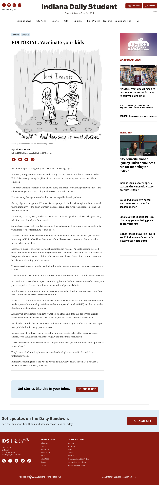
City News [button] (41, 21)
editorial (25, 35)
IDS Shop (71, 443)
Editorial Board (22, 149)
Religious (71, 456)
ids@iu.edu (5, 450)
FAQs (43, 456)
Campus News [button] (24, 21)
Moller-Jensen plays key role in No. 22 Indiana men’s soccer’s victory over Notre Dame (137, 237)
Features (107, 21)
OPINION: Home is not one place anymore (138, 116)
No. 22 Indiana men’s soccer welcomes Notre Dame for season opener (135, 203)
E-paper (154, 11)
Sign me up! (142, 421)
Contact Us (45, 449)
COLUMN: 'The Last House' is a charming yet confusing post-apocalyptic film (137, 220)
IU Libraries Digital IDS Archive (78, 459)
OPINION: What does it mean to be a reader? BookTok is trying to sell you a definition (137, 93)
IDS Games (72, 446)
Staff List (44, 446)
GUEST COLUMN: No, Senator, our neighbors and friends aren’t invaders (136, 106)
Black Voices (93, 21)
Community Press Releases (77, 462)
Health (70, 453)
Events (70, 449)
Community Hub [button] (123, 21)
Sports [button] (55, 21)
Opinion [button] (78, 21)
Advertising (45, 459)
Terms (43, 465)
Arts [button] (66, 21)
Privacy (43, 462)
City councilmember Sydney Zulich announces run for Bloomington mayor (137, 165)
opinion (16, 35)
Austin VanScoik (25, 144)
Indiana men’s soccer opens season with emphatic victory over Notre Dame (137, 187)
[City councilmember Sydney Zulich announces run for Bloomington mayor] (139, 145)
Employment (45, 453)
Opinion (135, 60)
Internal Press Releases (76, 465)
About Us (44, 443)
